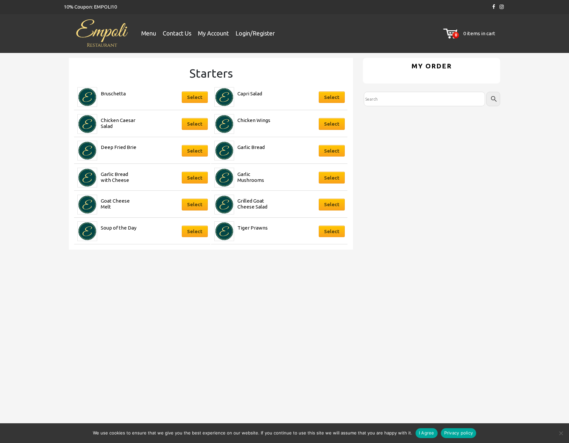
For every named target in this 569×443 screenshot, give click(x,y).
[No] (560, 433)
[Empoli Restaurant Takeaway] (102, 33)
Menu (148, 33)
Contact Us (177, 33)
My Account (213, 33)
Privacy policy (458, 432)
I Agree (426, 432)
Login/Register (255, 33)
